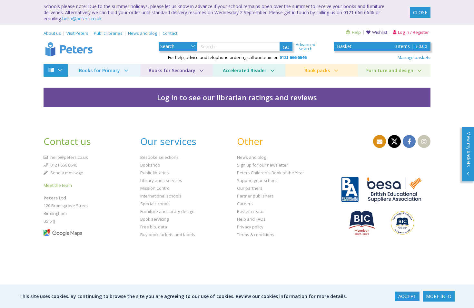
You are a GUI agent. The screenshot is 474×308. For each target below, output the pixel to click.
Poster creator (251, 211)
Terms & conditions (255, 234)
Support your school (257, 180)
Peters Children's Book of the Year (270, 173)
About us (52, 33)
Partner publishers (255, 196)
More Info (438, 296)
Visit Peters (77, 33)
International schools (161, 196)
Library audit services (161, 180)
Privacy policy (250, 227)
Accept (407, 296)
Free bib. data (153, 227)
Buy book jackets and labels (167, 234)
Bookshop (150, 165)
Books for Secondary (172, 70)
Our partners (249, 188)
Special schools (155, 204)
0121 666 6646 (63, 165)
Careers (245, 204)
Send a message (66, 173)
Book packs (317, 70)
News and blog (142, 33)
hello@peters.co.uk (82, 18)
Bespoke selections (159, 157)
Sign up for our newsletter (262, 165)
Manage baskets (414, 57)
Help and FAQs (251, 219)
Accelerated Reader (244, 70)
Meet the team (58, 185)
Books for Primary (99, 70)
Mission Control (155, 188)
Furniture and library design (167, 211)
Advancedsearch (305, 47)
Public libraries (108, 33)
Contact (170, 33)
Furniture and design (389, 70)
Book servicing (154, 219)
